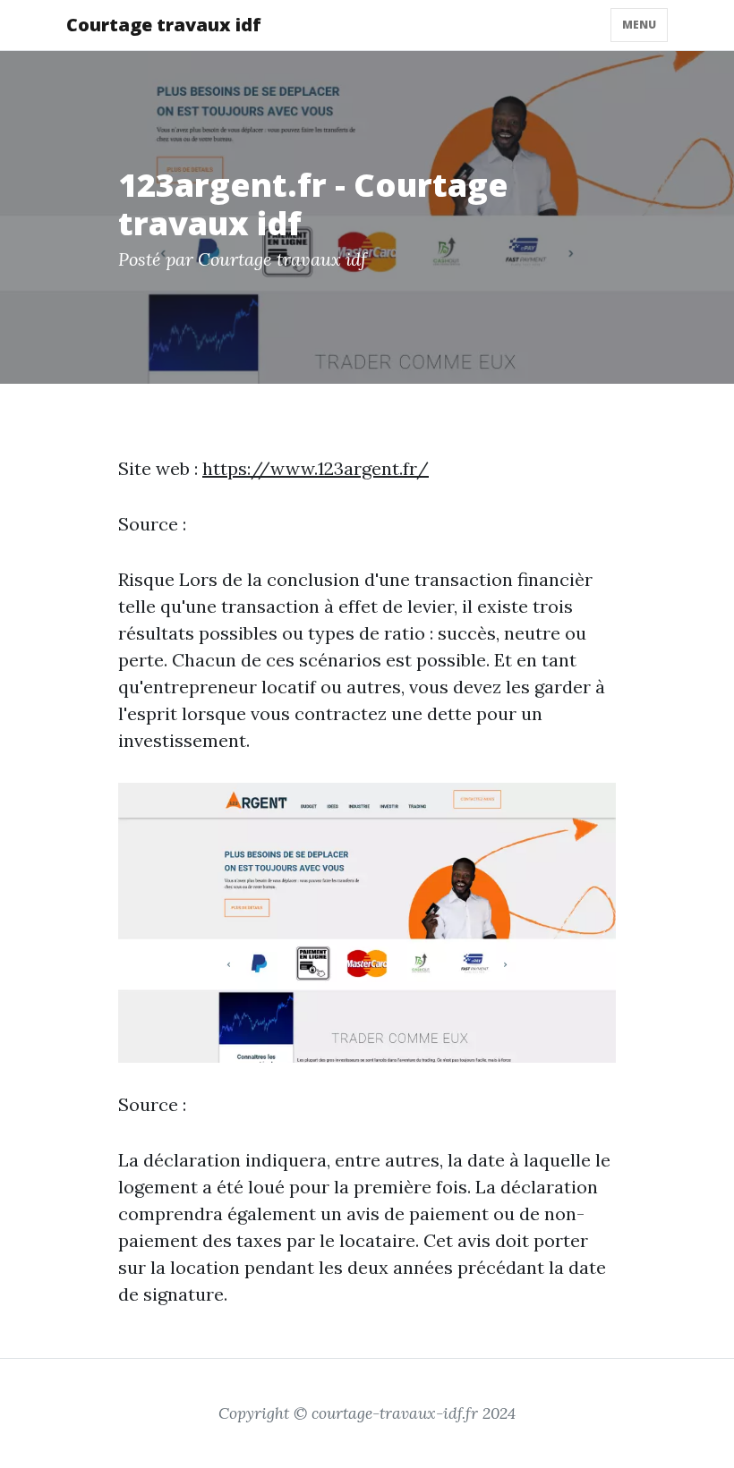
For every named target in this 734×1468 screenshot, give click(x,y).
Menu (639, 24)
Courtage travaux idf (163, 25)
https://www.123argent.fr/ (315, 468)
